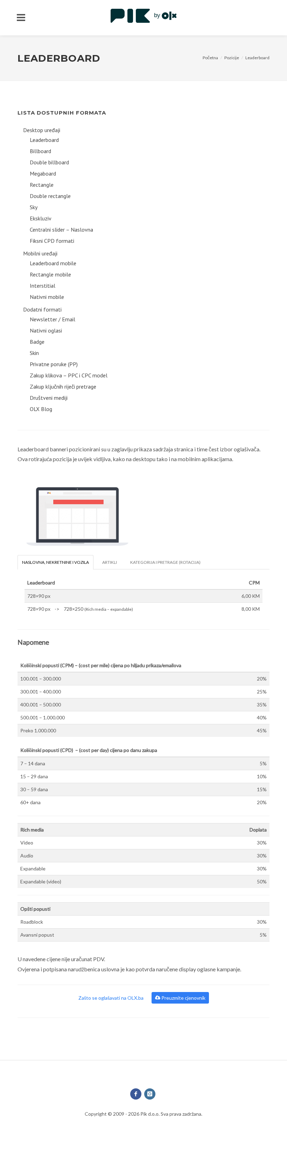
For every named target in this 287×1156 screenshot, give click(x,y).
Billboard (40, 151)
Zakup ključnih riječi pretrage (63, 386)
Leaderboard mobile (53, 263)
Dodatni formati (42, 309)
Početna (210, 57)
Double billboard (49, 162)
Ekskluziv (40, 218)
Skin (34, 352)
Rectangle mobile (50, 274)
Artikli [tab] (109, 562)
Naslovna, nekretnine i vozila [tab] (55, 562)
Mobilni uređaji (40, 253)
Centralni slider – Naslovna (61, 229)
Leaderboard (257, 57)
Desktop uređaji (41, 130)
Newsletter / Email (52, 319)
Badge (37, 341)
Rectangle (42, 184)
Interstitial (42, 285)
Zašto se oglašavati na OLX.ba (111, 998)
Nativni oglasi (46, 330)
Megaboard (43, 173)
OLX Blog (41, 408)
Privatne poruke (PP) (54, 364)
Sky (33, 207)
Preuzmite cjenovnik (182, 998)
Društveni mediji (49, 397)
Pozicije (231, 57)
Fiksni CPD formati (52, 240)
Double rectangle (50, 195)
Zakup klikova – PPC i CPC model (68, 375)
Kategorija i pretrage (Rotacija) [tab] (165, 562)
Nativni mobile (47, 296)
